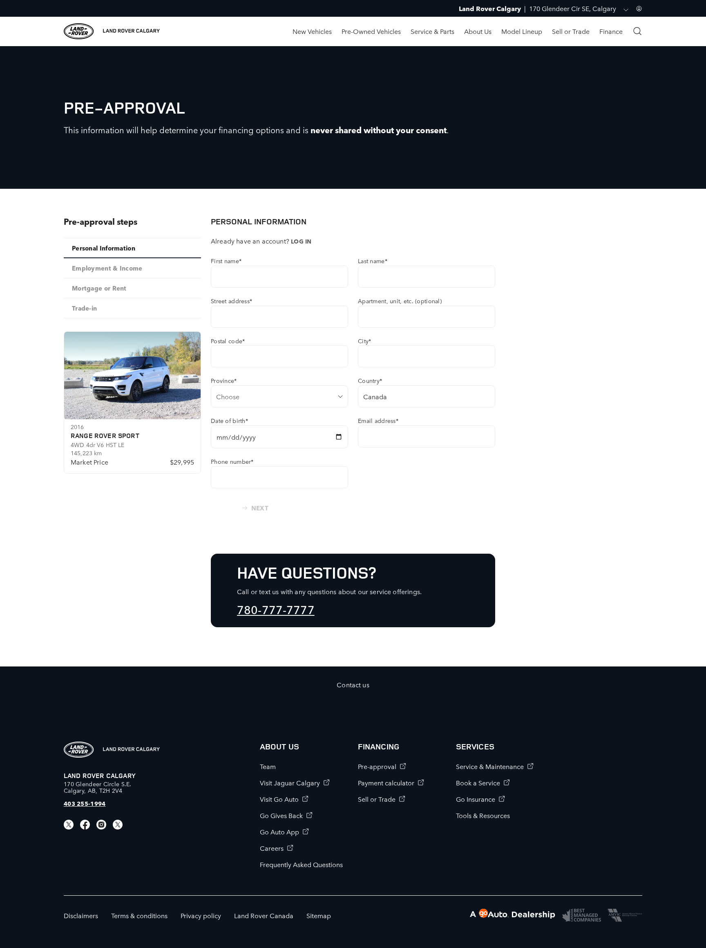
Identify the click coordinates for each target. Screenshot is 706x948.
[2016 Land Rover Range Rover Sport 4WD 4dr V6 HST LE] (132, 376)
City (364, 341)
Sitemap (318, 915)
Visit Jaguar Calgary (290, 782)
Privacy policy (201, 915)
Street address (231, 300)
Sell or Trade (571, 31)
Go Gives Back (281, 815)
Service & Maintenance (490, 766)
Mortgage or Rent (99, 288)
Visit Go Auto (279, 798)
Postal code (228, 341)
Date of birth (229, 420)
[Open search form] (637, 31)
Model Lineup (521, 31)
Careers (272, 847)
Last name (372, 260)
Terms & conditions (139, 915)
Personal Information (103, 248)
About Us (478, 31)
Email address (378, 420)
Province (224, 380)
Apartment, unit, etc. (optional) (400, 300)
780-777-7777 (276, 609)
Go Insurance (475, 798)
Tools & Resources (483, 815)
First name (226, 260)
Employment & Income (107, 268)
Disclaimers (81, 915)
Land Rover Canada (263, 915)
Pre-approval (377, 766)
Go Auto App (279, 831)
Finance (611, 31)
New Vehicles (312, 31)
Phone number (232, 461)
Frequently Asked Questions (301, 864)
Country (370, 380)
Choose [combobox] (227, 396)
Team (268, 766)
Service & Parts (432, 31)
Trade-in (84, 308)
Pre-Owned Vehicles (371, 31)
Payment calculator (386, 782)
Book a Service (478, 782)
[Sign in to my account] (639, 8)
